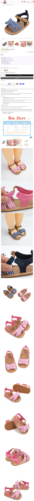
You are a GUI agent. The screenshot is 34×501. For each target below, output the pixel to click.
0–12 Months (6, 85)
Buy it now (17, 78)
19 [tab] (24, 38)
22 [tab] (28, 38)
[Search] (31, 1)
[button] (1, 75)
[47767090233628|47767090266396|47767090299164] (17, 22)
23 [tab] (29, 38)
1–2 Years (9, 85)
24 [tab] (30, 38)
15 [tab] (19, 38)
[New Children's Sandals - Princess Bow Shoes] (11, 44)
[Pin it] (32, 52)
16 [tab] (20, 38)
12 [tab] (15, 38)
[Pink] (7, 70)
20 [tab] (25, 38)
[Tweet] (31, 52)
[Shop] (28, 1)
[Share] (29, 52)
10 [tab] (13, 38)
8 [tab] (10, 38)
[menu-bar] (2, 2)
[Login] (26, 1)
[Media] (32, 38)
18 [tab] (23, 38)
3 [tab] (4, 38)
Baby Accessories (13, 85)
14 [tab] (18, 38)
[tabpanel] (17, 22)
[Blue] (5, 70)
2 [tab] (3, 38)
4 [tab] (5, 38)
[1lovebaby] (5, 2)
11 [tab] (14, 38)
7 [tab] (9, 38)
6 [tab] (8, 38)
